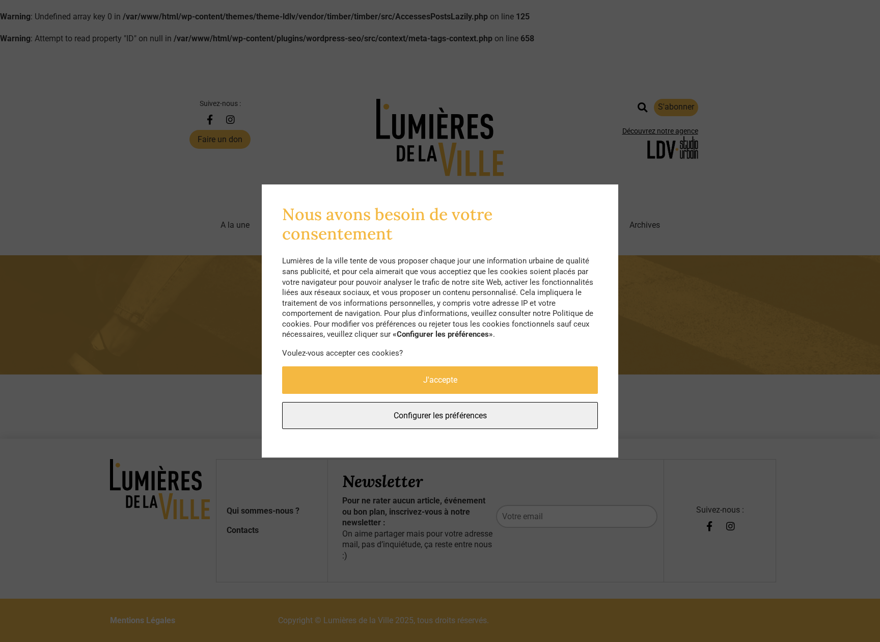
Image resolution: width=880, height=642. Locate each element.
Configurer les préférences (440, 415)
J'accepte (440, 380)
